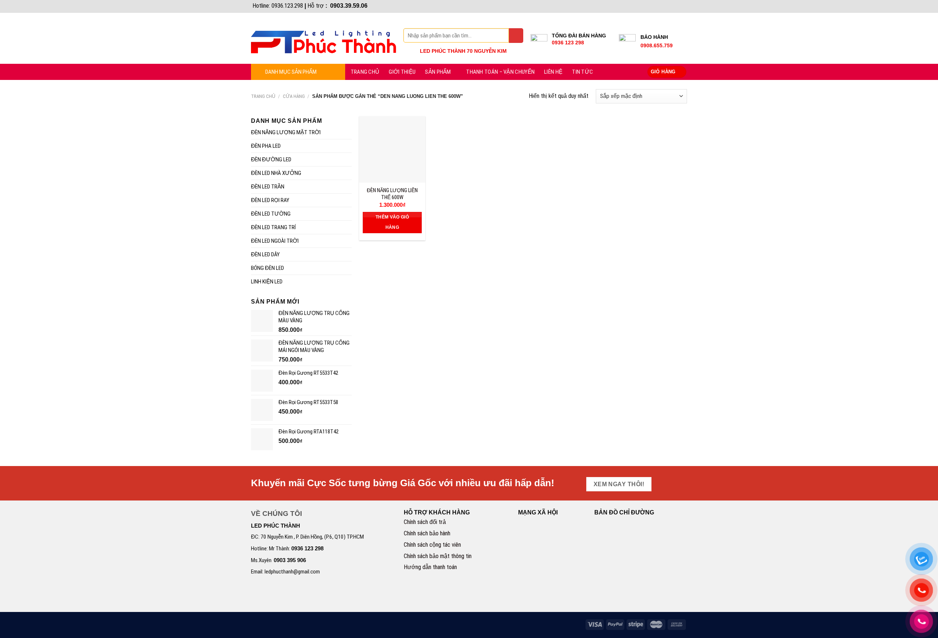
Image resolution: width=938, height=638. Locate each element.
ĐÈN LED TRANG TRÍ (273, 227)
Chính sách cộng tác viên (432, 544)
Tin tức (582, 72)
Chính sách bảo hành (427, 533)
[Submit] (516, 35)
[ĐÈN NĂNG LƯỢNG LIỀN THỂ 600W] (392, 149)
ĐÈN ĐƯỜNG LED (271, 159)
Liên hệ (553, 72)
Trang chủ (365, 72)
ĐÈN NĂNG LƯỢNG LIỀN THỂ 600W (392, 194)
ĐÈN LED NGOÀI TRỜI (275, 241)
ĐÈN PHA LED (266, 146)
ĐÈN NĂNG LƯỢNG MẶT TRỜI (286, 132)
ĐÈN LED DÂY (265, 254)
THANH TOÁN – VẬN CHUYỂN (500, 72)
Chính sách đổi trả (425, 521)
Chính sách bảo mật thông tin (438, 556)
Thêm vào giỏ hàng (392, 222)
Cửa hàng (294, 96)
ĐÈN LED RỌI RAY (270, 200)
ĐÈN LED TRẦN (267, 186)
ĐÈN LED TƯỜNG (271, 213)
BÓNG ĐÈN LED (267, 268)
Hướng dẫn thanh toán (430, 567)
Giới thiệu (402, 72)
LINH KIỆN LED (266, 281)
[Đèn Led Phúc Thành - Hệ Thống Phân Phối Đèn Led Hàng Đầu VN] (323, 38)
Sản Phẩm (438, 72)
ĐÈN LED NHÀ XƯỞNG (276, 173)
